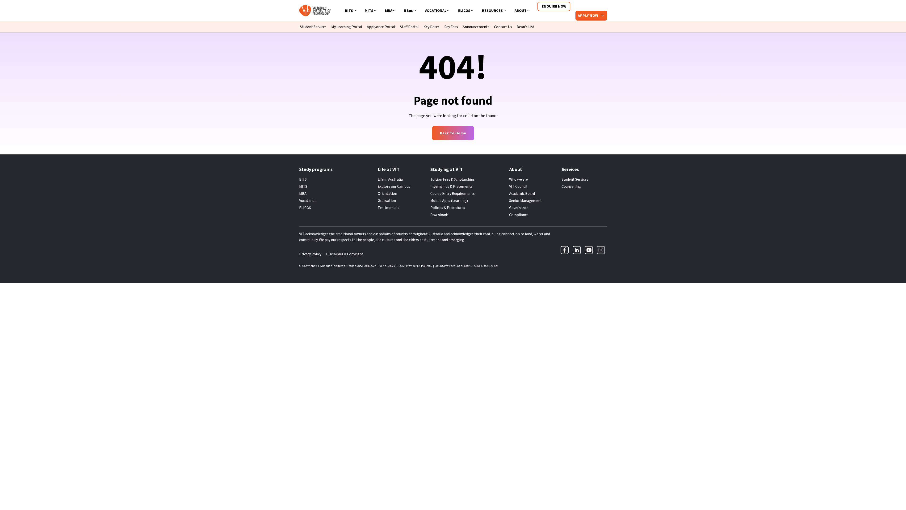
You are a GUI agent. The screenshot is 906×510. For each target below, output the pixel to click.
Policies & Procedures (447, 207)
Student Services (313, 27)
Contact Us (503, 27)
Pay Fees (451, 27)
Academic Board (522, 193)
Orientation (387, 193)
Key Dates (432, 27)
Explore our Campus (394, 186)
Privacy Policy (310, 254)
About (521, 10)
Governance (518, 207)
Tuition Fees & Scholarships (452, 179)
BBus (408, 10)
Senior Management (525, 200)
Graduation (387, 200)
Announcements (476, 27)
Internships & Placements (451, 186)
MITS (369, 10)
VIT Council (518, 186)
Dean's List (525, 27)
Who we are (518, 179)
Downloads (439, 214)
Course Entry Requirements (452, 193)
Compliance (518, 214)
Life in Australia (390, 179)
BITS (349, 10)
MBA (388, 10)
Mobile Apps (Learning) (449, 200)
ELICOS (464, 10)
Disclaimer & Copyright (344, 254)
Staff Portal (409, 27)
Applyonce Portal (381, 27)
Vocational (435, 10)
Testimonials (388, 207)
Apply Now (588, 15)
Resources (492, 10)
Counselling (571, 186)
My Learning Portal (346, 27)
